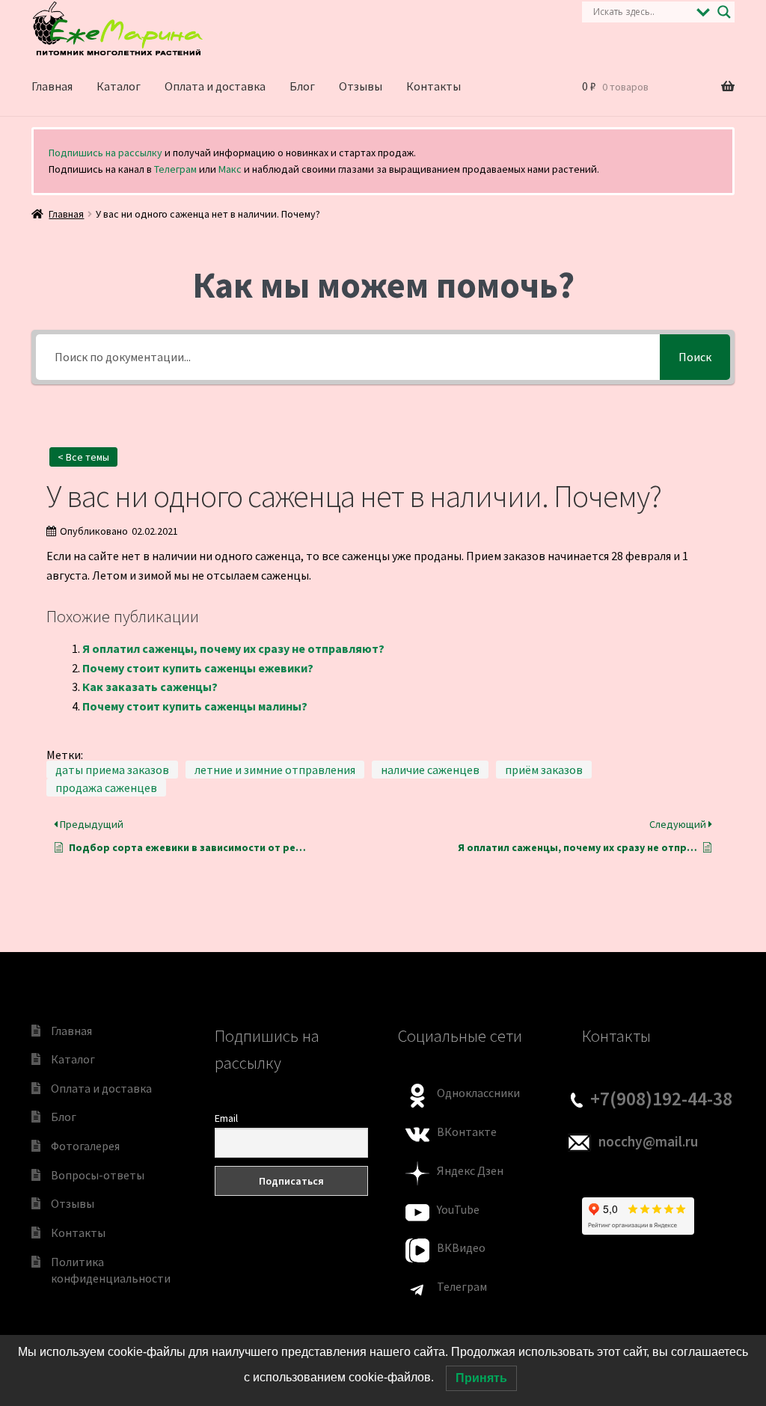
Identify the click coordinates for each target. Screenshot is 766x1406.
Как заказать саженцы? (150, 686)
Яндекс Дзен (470, 1170)
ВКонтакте (467, 1131)
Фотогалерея (85, 1145)
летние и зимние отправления (274, 769)
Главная (52, 86)
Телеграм (175, 169)
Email (226, 1118)
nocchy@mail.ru (648, 1141)
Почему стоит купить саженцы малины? (194, 706)
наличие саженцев (430, 769)
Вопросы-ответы (97, 1174)
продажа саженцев (106, 787)
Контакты (433, 86)
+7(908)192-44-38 (661, 1099)
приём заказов (544, 769)
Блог (302, 86)
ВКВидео (461, 1247)
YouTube (458, 1209)
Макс (230, 169)
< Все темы (83, 457)
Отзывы (360, 86)
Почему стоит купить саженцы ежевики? (197, 667)
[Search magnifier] (724, 11)
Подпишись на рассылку (105, 152)
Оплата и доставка (215, 86)
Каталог (118, 86)
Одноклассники (478, 1092)
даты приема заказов (112, 769)
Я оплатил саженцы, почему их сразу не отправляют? (233, 648)
